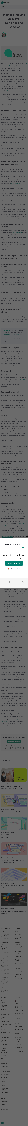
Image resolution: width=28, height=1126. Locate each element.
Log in (20, 573)
